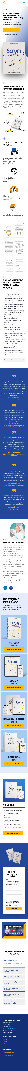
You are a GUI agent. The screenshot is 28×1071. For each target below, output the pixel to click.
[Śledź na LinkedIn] (5, 588)
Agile (5, 1041)
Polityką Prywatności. (13, 905)
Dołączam (14, 908)
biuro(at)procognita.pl (8, 1028)
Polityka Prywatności (9, 1058)
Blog (5, 1043)
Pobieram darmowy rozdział (11, 34)
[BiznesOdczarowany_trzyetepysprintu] (14, 237)
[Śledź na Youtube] (11, 588)
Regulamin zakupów (9, 1052)
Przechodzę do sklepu (14, 649)
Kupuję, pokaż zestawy (11, 29)
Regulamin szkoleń (8, 1055)
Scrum (5, 1039)
